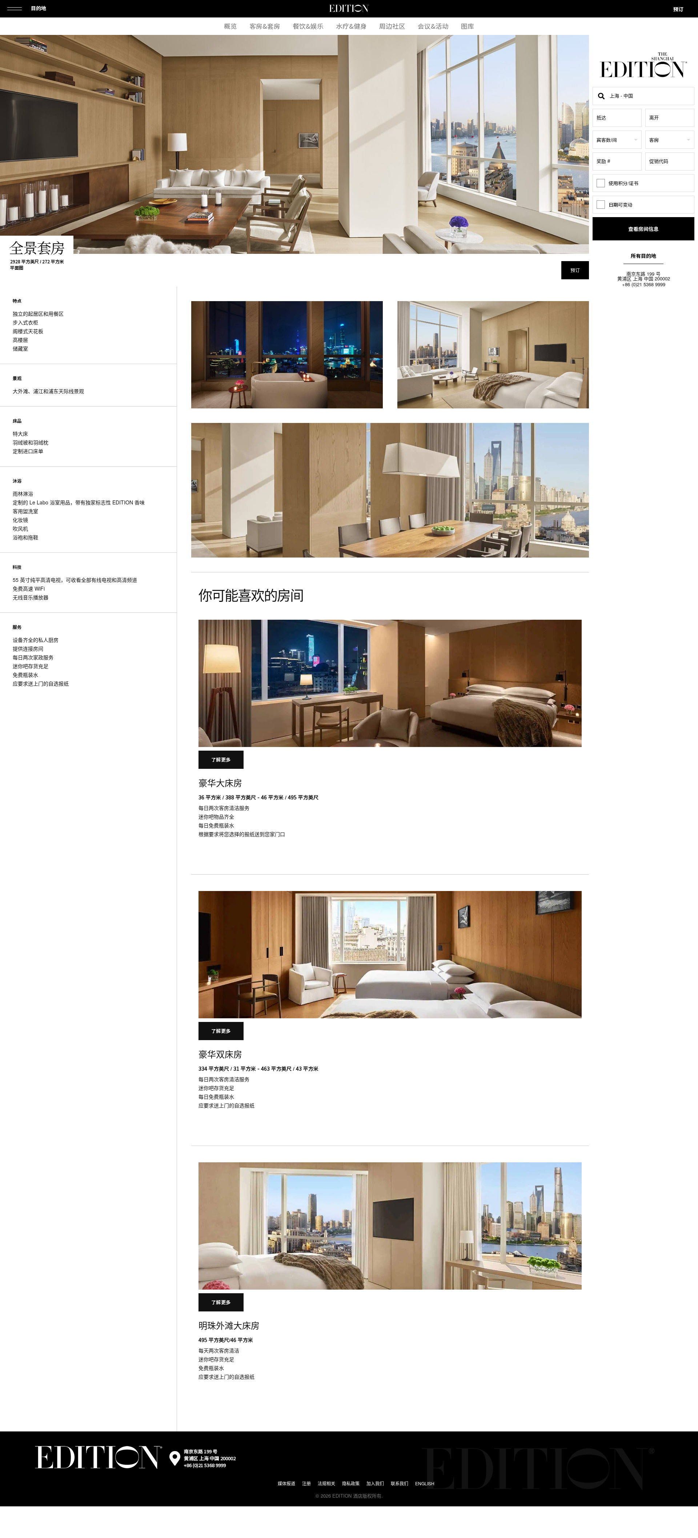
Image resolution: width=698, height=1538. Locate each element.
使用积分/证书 (623, 183)
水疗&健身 (351, 26)
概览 (230, 26)
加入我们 (375, 1483)
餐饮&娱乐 (308, 26)
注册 (306, 1483)
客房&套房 (264, 26)
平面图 (16, 267)
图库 (467, 26)
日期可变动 (620, 204)
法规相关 (326, 1483)
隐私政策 (351, 1483)
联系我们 (399, 1483)
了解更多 (221, 759)
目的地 (38, 8)
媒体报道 (286, 1483)
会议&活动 (433, 26)
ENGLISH (424, 1483)
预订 (678, 9)
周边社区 (392, 26)
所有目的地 (643, 255)
